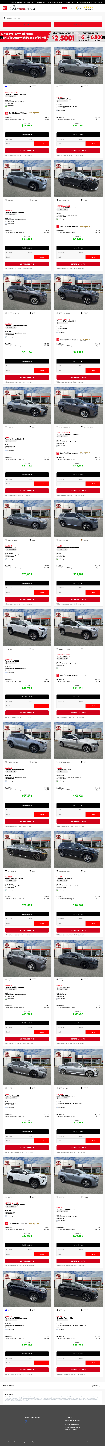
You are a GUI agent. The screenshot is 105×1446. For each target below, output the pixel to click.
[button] (50, 65)
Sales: (28, 2)
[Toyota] (5, 8)
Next (103, 37)
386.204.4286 (16, 2)
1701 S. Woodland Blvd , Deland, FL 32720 (90, 2)
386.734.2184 (43, 2)
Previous (1, 37)
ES (71, 8)
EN (65, 8)
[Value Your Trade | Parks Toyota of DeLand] (52, 37)
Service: (52, 2)
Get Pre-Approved (27, 151)
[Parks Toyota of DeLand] (22, 8)
